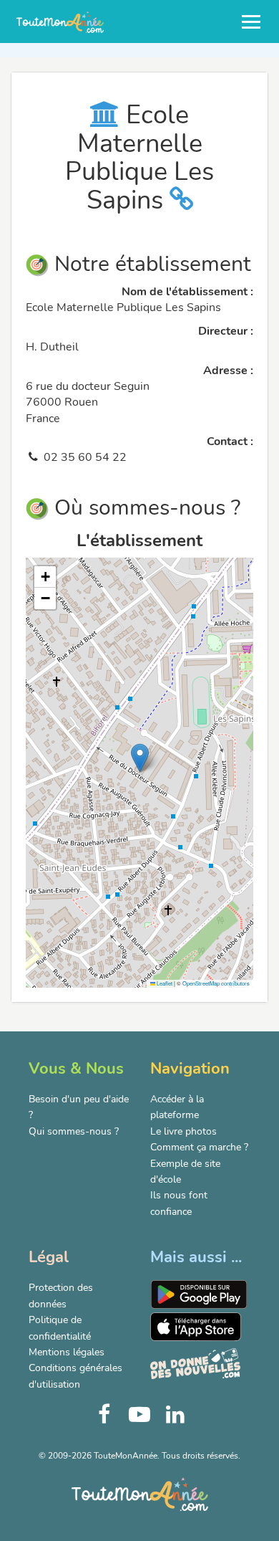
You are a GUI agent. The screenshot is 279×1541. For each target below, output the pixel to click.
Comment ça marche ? (199, 1147)
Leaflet (163, 983)
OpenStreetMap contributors (216, 983)
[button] (140, 758)
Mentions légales (66, 1352)
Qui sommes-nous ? (74, 1131)
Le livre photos (183, 1131)
